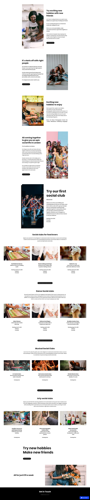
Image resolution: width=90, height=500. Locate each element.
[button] (50, 43)
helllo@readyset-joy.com (45, 494)
